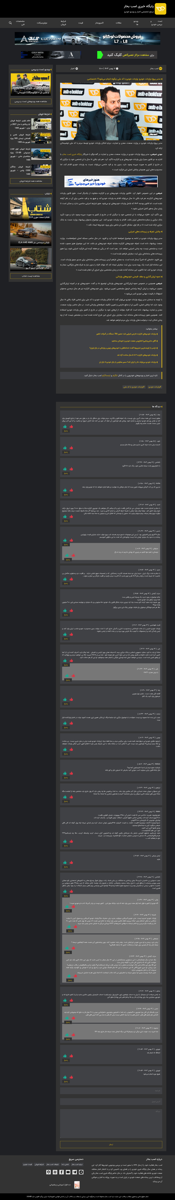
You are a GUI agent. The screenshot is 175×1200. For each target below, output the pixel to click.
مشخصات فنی (20, 23)
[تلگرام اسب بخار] (111, 181)
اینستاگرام (106, 375)
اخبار (73, 68)
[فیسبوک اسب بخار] (61, 1172)
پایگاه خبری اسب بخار (72, 154)
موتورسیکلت (42, 22)
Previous (48, 85)
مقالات (118, 22)
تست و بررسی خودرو (156, 23)
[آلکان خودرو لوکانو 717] (87, 38)
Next (14, 85)
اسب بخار (154, 68)
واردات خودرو (154, 387)
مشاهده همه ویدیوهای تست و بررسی (31, 101)
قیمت (80, 22)
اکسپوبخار (99, 22)
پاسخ (66, 431)
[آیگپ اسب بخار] (48, 1172)
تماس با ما (65, 1164)
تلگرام (115, 375)
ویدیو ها (136, 23)
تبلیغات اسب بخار (53, 1164)
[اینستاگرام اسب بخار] (81, 1172)
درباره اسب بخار (77, 1164)
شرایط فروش (63, 23)
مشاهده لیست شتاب (31, 276)
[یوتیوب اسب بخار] (68, 1172)
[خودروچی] (127, 55)
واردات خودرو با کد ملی (133, 387)
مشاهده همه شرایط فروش (30, 181)
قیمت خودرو (27, 1164)
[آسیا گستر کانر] (51, 55)
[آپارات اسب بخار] (55, 1172)
